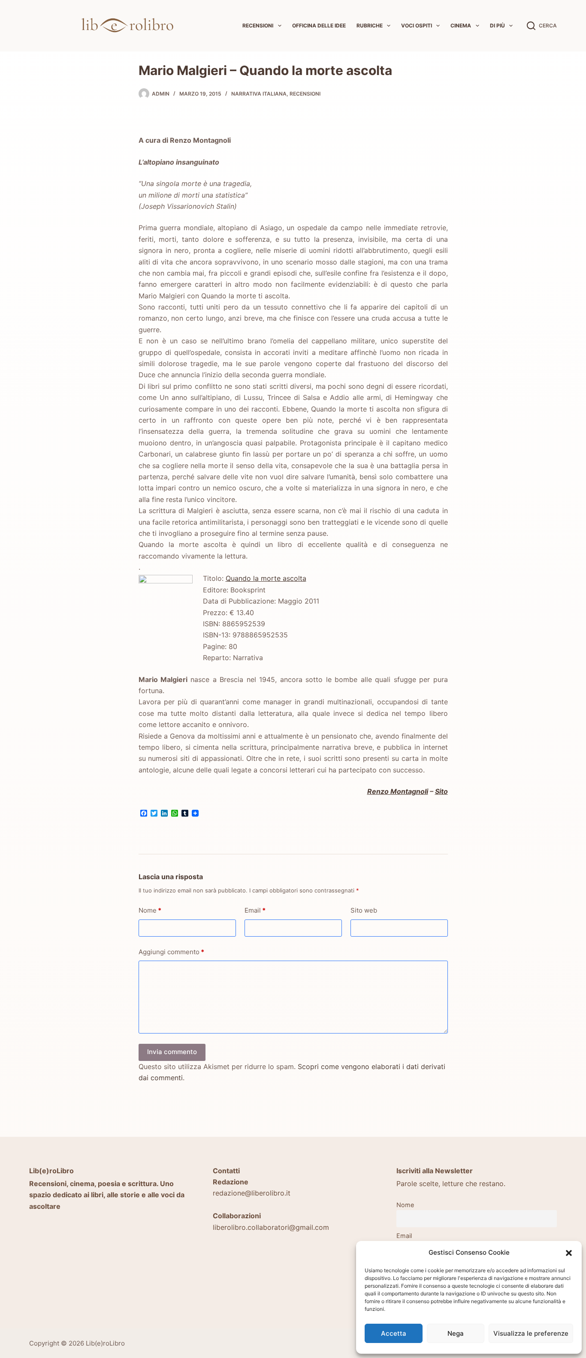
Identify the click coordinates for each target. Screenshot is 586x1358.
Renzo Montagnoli (397, 791)
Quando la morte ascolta (266, 578)
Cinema (460, 25)
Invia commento (172, 1052)
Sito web (363, 910)
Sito (441, 791)
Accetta (393, 1333)
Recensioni (257, 25)
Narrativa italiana (259, 93)
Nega (455, 1333)
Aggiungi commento (171, 952)
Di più (497, 25)
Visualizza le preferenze (530, 1333)
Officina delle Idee (319, 25)
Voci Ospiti (416, 25)
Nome (150, 910)
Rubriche (369, 25)
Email (255, 910)
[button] (569, 1253)
